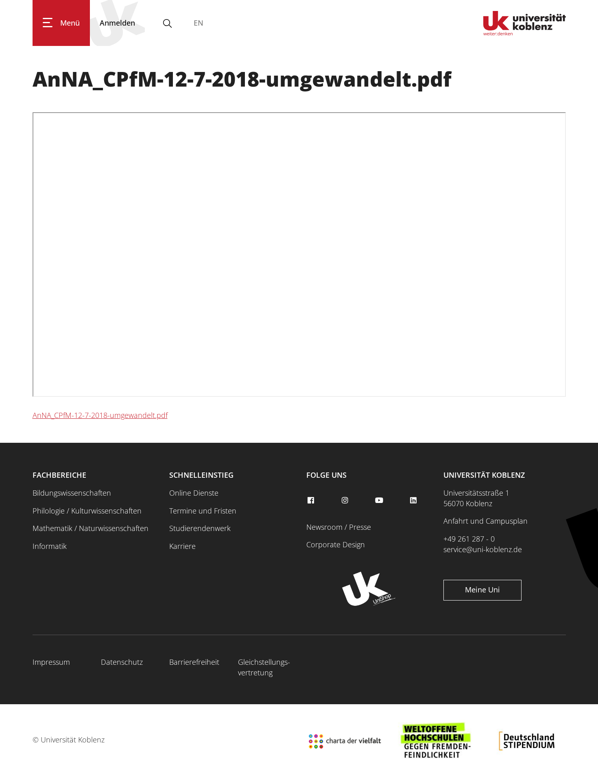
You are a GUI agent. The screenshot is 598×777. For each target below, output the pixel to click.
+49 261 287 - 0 (469, 539)
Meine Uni (482, 589)
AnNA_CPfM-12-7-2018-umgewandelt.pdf (100, 415)
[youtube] (380, 500)
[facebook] (311, 500)
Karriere (182, 546)
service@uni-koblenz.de (482, 549)
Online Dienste (193, 493)
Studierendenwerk (200, 528)
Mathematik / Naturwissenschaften (90, 528)
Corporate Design (335, 544)
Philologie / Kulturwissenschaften (87, 511)
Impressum (51, 662)
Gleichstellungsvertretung (264, 667)
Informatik (50, 546)
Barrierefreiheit (194, 662)
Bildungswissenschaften (72, 493)
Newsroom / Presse (338, 527)
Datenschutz (122, 662)
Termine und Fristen (202, 511)
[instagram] (345, 500)
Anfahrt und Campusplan (485, 521)
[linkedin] (414, 500)
